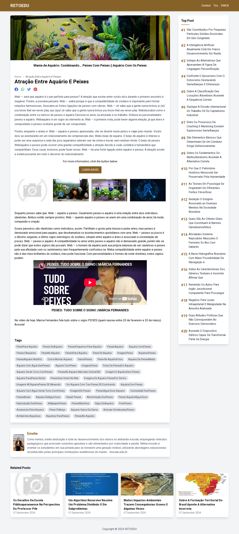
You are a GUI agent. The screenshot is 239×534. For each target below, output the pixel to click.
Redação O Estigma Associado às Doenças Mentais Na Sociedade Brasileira (203, 205)
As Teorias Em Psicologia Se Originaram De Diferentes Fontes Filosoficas (206, 188)
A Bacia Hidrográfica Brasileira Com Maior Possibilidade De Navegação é (207, 258)
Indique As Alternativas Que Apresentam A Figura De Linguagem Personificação (204, 65)
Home (18, 76)
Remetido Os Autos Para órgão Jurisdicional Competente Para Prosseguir (206, 289)
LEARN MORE (90, 169)
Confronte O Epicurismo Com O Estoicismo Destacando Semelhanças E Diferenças (206, 80)
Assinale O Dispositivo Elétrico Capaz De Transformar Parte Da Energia (207, 335)
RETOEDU (19, 5)
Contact (206, 5)
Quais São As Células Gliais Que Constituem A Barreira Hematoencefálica (205, 223)
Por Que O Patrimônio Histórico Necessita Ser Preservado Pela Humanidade (207, 172)
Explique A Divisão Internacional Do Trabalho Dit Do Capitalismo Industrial (206, 111)
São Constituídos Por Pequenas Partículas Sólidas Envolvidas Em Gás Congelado (206, 34)
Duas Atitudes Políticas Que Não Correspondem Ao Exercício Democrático (206, 319)
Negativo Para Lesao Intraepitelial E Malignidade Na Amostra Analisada (207, 304)
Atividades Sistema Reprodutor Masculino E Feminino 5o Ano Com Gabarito (203, 240)
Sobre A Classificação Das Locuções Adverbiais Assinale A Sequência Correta (205, 95)
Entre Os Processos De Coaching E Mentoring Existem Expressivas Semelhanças (205, 126)
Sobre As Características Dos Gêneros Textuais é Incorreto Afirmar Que (207, 273)
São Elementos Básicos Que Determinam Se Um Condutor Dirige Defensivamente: (204, 142)
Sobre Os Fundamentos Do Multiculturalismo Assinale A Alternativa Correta (204, 157)
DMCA (225, 5)
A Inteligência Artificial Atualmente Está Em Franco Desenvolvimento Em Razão (204, 49)
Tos (215, 5)
